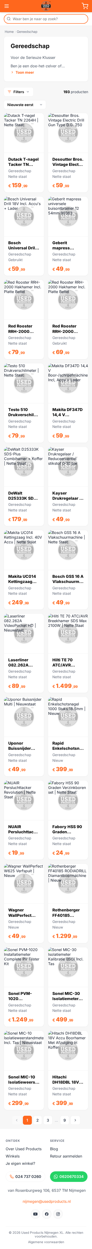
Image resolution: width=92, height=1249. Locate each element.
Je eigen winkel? (20, 1163)
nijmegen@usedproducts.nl (47, 1201)
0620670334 (71, 1176)
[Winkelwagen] (85, 6)
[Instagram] (58, 1214)
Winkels (13, 1156)
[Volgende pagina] (75, 1120)
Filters (18, 92)
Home (9, 32)
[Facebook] (46, 1214)
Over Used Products (24, 1148)
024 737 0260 (28, 1176)
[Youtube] (35, 1214)
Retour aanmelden (66, 1156)
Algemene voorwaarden (46, 1242)
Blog (54, 1148)
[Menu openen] (6, 6)
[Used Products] (46, 6)
